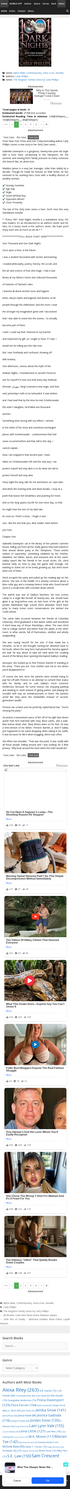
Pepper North (30, 1451)
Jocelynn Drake (20, 1420)
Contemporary (34, 72)
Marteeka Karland (28, 1442)
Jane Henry (28, 1410)
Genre (37, 3)
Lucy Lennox (21, 1437)
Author (27, 3)
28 (46, 124)
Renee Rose (47, 1450)
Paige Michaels (55, 1447)
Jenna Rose (9, 1415)
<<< (6, 124)
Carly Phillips (21, 76)
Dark (53, 3)
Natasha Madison (48, 1442)
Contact (22, 10)
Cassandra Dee (26, 1395)
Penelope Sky (11, 1450)
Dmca (31, 10)
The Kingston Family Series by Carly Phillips (36, 79)
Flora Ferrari (23, 1405)
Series (45, 3)
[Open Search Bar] (67, 11)
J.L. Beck (14, 1410)
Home (4, 3)
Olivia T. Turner (36, 1446)
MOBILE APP (16, 3)
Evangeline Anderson (22, 1400)
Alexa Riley (20, 1390)
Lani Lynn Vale (46, 1425)
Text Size (33, 137)
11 (31, 124)
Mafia (4, 10)
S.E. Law (19, 1455)
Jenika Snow (51, 1410)
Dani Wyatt (43, 1395)
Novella (59, 72)
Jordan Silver (45, 1420)
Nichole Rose (13, 1446)
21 (36, 124)
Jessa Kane (27, 1415)
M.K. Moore (41, 1436)
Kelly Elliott (22, 1426)
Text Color (8, 137)
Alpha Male (19, 72)
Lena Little (32, 1431)
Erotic (12, 10)
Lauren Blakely (10, 1432)
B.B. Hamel (47, 1390)
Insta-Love (48, 72)
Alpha (61, 3)
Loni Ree (53, 1431)
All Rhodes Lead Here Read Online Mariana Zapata (30, 1315)
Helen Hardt (44, 1405)
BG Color (21, 137)
